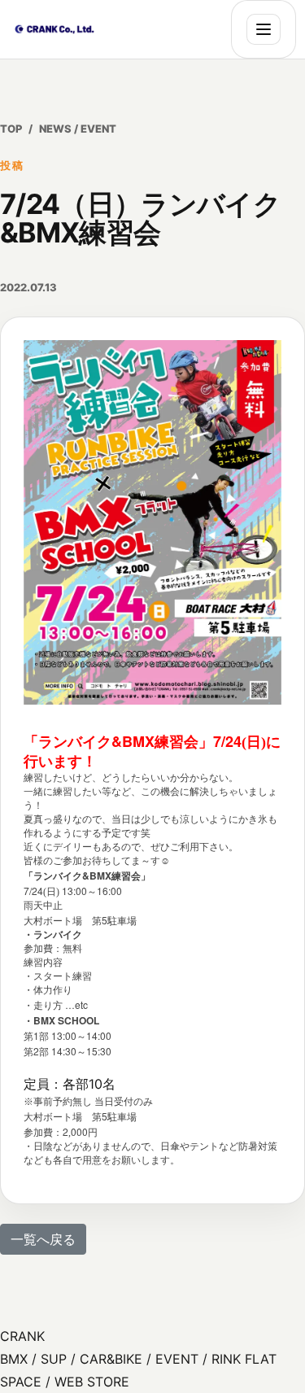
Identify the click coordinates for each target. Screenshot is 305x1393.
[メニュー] (263, 29)
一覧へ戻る (43, 1239)
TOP (11, 128)
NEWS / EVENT (77, 128)
